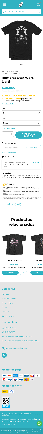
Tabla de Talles (7, 303)
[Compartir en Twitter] (14, 205)
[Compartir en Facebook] (9, 205)
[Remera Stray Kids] (23, 273)
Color (3, 118)
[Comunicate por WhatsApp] (39, 423)
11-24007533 (10, 332)
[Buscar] (38, 11)
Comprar (10, 272)
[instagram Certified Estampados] (4, 355)
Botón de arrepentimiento (17, 421)
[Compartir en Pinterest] (19, 205)
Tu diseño (5, 294)
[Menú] (4, 4)
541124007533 (10, 328)
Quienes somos (8, 316)
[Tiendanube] (9, 425)
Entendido (36, 431)
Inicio (4, 71)
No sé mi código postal (9, 152)
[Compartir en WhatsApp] (4, 204)
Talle (3, 108)
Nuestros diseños (15, 71)
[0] (38, 5)
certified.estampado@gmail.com (18, 336)
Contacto (5, 312)
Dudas (4, 307)
